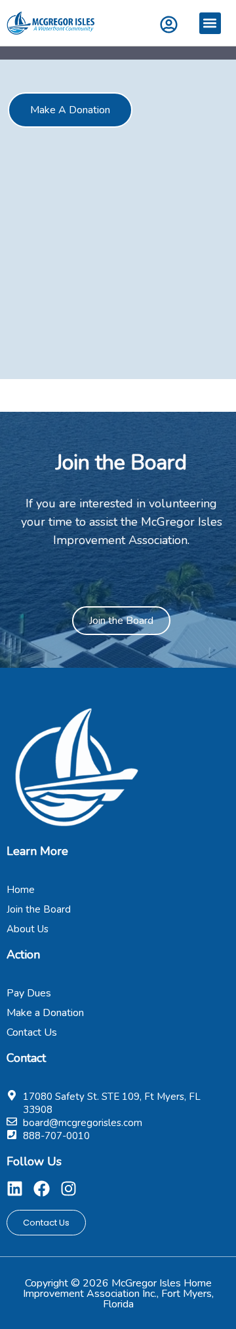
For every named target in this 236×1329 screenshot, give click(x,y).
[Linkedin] (15, 1188)
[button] (210, 23)
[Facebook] (41, 1188)
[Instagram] (68, 1188)
